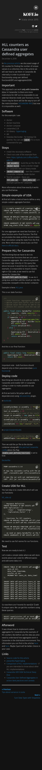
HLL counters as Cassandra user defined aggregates (18, 49)
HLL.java (19, 287)
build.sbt (7, 401)
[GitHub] (33, 26)
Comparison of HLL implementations (22, 664)
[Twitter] (36, 26)
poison (36, 30)
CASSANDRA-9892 (25, 103)
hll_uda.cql (6, 497)
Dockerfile (6, 460)
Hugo (23, 30)
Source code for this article (18, 658)
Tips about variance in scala (13, 690)
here (36, 643)
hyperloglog (21, 131)
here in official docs (10, 245)
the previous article (12, 63)
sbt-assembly (24, 396)
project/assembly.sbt (12, 430)
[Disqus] (21, 728)
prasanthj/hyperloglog (16, 661)
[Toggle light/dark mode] (36, 7)
